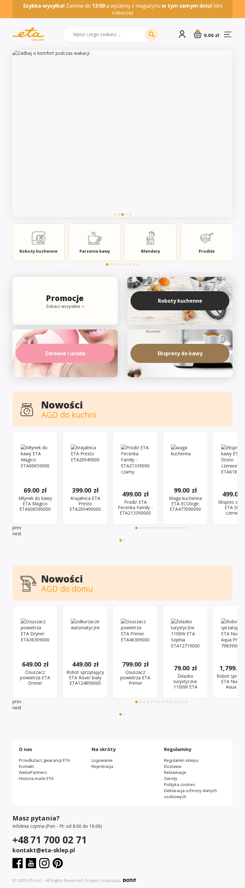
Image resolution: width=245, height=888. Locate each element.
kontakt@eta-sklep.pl (43, 850)
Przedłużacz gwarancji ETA (44, 760)
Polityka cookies (179, 784)
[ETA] (28, 34)
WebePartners (33, 772)
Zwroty (170, 778)
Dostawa (172, 766)
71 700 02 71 (49, 839)
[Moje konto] (182, 34)
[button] (115, 214)
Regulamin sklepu (181, 760)
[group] (122, 133)
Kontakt (26, 766)
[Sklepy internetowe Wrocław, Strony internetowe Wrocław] (129, 880)
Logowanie (102, 760)
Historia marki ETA (36, 778)
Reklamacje (175, 772)
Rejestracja (102, 766)
